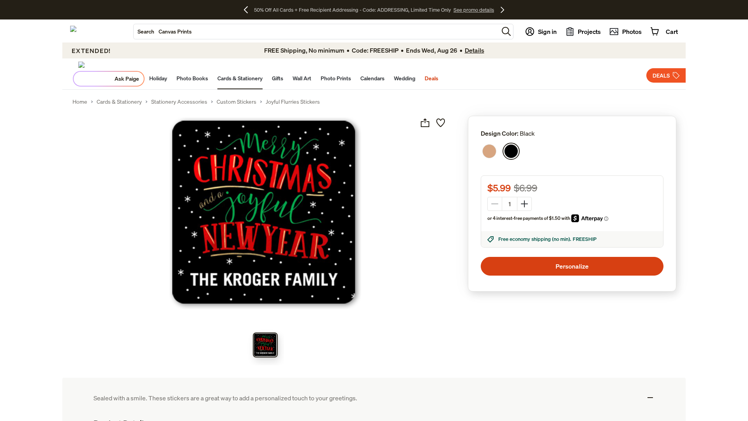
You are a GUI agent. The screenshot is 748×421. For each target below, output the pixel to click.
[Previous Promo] (249, 9)
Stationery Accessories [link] (179, 101)
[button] (506, 31)
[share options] (425, 123)
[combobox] (316, 31)
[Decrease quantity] (495, 204)
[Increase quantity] (524, 204)
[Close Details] (650, 397)
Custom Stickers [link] (236, 101)
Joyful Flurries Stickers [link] (293, 101)
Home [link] (79, 101)
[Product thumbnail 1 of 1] (265, 345)
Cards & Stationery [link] (119, 101)
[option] (489, 151)
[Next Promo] (502, 10)
